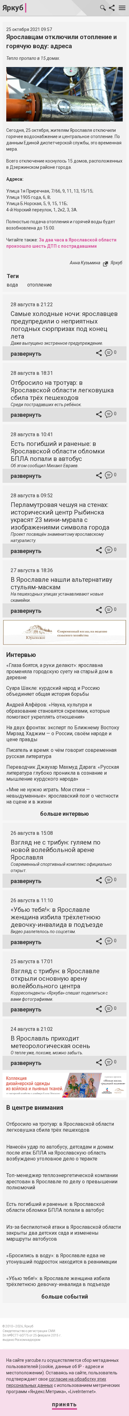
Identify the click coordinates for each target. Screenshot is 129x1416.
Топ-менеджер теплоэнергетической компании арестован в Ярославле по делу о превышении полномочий (62, 1181)
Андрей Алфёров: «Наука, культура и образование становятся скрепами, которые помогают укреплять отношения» (58, 711)
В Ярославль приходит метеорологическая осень (50, 1042)
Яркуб (13, 7)
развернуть (26, 353)
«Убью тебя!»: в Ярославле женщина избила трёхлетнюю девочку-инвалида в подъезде (57, 917)
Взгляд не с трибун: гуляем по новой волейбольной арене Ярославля (56, 850)
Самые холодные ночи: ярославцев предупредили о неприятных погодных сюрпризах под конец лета (64, 325)
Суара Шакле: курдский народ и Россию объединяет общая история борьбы (53, 691)
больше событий (64, 1296)
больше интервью (64, 813)
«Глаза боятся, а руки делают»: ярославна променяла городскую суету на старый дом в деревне (59, 671)
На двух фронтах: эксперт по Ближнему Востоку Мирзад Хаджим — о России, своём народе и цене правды (62, 733)
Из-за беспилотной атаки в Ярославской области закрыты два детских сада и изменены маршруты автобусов (63, 1233)
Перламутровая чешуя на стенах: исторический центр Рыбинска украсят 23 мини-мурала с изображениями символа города (60, 516)
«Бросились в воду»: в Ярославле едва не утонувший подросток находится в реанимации (61, 1258)
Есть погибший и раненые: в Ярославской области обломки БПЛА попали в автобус (58, 451)
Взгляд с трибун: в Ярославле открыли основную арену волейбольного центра (55, 978)
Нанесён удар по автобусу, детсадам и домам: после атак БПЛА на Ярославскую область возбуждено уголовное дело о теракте (60, 1153)
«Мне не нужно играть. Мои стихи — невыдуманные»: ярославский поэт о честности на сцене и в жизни (62, 795)
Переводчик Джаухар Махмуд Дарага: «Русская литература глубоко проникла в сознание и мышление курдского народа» (62, 773)
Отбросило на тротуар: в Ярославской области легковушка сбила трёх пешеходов (62, 390)
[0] (108, 353)
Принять (64, 1404)
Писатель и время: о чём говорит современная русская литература (61, 753)
